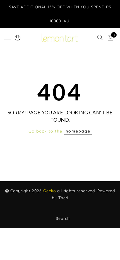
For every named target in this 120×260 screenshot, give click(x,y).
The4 (63, 197)
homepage (78, 131)
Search (63, 218)
